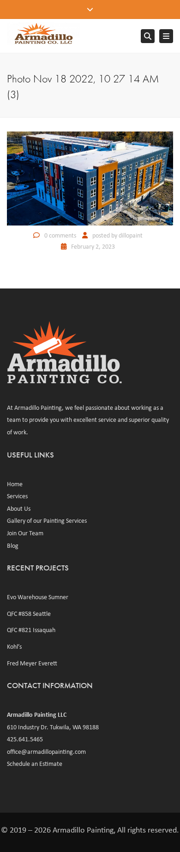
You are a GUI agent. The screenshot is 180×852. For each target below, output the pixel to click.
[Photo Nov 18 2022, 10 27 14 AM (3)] (90, 177)
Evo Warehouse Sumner (37, 597)
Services (17, 496)
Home (15, 484)
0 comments (60, 235)
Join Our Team (25, 533)
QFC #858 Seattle (29, 613)
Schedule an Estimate (34, 763)
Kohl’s (14, 646)
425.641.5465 (25, 739)
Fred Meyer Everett (32, 663)
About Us (18, 508)
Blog (12, 545)
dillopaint (131, 235)
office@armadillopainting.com (46, 751)
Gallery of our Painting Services (47, 520)
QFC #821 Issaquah (31, 630)
